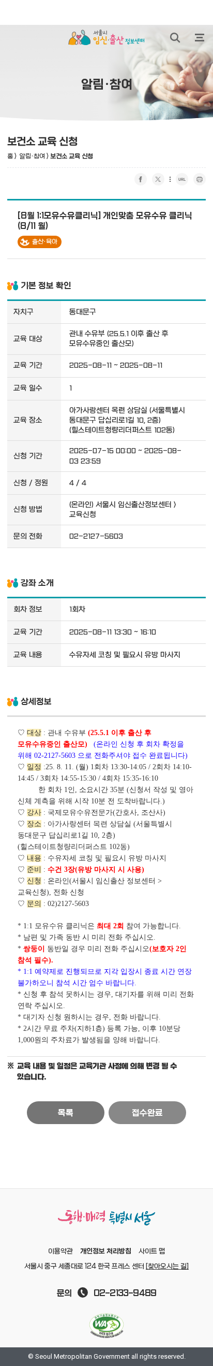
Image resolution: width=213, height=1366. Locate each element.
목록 (65, 1113)
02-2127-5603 (96, 536)
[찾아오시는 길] (167, 1266)
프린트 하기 (199, 179)
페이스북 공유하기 (140, 179)
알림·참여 (32, 156)
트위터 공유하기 (158, 179)
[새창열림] (106, 1325)
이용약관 (60, 1251)
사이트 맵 (152, 1251)
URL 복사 (182, 179)
